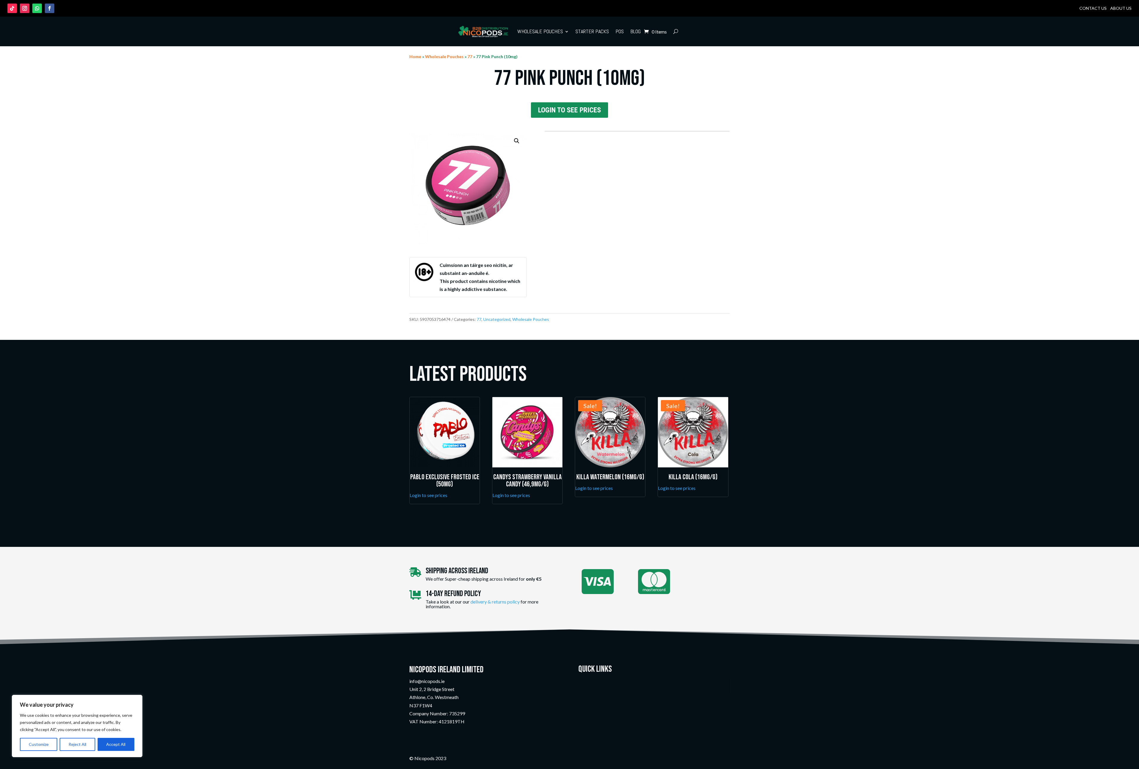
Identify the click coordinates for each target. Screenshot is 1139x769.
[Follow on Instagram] (24, 8)
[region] (77, 726)
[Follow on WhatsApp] (37, 8)
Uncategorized (496, 319)
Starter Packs (592, 31)
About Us (1121, 8)
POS (619, 31)
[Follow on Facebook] (49, 8)
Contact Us (1093, 8)
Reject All (77, 744)
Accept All (115, 744)
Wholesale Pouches (540, 31)
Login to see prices (569, 110)
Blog (635, 31)
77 (469, 56)
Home (415, 56)
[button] (516, 141)
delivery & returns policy (495, 601)
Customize (39, 744)
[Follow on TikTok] (12, 8)
